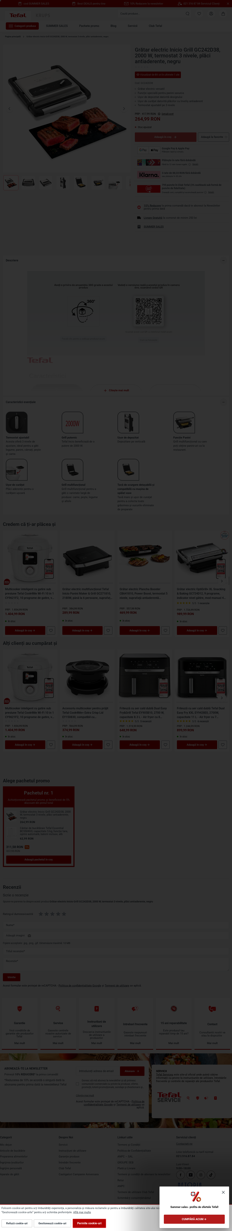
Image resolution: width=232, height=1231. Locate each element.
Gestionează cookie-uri (52, 1223)
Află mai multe (82, 1212)
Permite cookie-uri (89, 1223)
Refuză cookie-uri (17, 1223)
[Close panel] (223, 1192)
